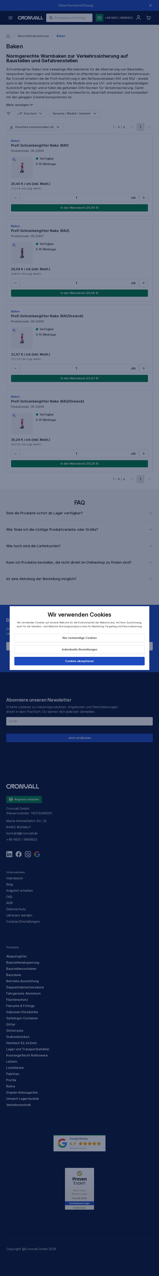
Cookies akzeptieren (79, 661)
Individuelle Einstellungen (79, 649)
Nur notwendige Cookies (79, 637)
